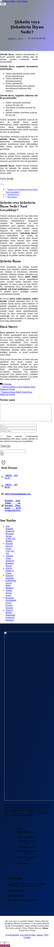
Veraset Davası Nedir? (9, 592)
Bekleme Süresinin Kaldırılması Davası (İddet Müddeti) (11, 581)
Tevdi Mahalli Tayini (26, 847)
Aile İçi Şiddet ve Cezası (10, 570)
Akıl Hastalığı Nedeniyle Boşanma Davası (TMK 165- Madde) (11, 533)
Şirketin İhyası (13, 194)
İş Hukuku (6, 384)
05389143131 (18, 895)
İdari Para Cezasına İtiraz (27, 842)
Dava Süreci (12, 197)
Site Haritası (22, 863)
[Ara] (2, 454)
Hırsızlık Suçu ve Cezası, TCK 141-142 (10, 548)
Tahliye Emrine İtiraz (26, 837)
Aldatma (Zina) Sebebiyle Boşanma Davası (10, 561)
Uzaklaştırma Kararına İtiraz (27, 852)
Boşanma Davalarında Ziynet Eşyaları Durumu (11, 603)
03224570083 (18, 891)
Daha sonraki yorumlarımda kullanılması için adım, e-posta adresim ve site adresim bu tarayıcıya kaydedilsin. (19, 438)
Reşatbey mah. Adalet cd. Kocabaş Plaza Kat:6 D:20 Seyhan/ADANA (12, 505)
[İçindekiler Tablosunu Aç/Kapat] (2, 185)
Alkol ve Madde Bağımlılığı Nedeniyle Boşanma (10, 615)
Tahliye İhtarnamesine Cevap (27, 858)
